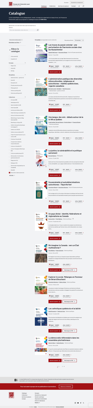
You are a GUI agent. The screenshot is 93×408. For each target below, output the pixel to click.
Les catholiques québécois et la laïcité (64, 308)
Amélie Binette (60, 343)
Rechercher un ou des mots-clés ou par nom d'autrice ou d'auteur (22, 26)
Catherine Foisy (61, 311)
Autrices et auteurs (63, 6)
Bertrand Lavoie (52, 88)
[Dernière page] (64, 366)
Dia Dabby (59, 88)
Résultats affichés (69, 40)
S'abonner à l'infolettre (65, 386)
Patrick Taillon (51, 343)
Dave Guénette (59, 250)
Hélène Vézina (62, 282)
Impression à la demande (41, 398)
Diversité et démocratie (15, 39)
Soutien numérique (39, 397)
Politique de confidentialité (60, 406)
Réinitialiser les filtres (14, 42)
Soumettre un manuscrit (77, 2)
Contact (73, 6)
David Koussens (66, 88)
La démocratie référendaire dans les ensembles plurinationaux (63, 339)
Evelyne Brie (51, 219)
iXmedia (35, 406)
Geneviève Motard (63, 52)
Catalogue (44, 6)
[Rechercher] (37, 30)
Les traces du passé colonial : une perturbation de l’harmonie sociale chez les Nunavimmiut (65, 47)
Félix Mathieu (59, 219)
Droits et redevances (40, 400)
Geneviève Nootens (63, 187)
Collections (52, 6)
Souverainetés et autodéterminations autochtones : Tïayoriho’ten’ (64, 183)
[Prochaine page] (62, 366)
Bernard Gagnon (60, 122)
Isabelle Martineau (52, 52)
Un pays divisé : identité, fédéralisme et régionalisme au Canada (64, 215)
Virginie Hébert (67, 122)
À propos (66, 2)
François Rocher (77, 122)
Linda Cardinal (51, 122)
